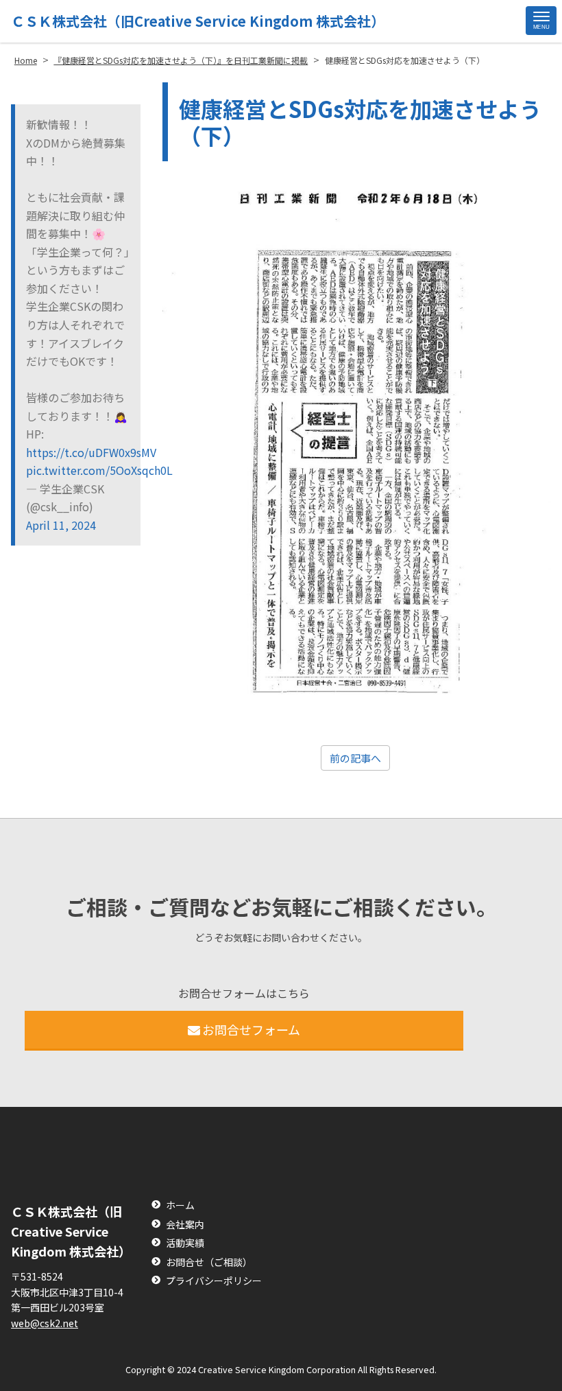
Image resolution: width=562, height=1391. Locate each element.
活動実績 (185, 1243)
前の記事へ (355, 758)
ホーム (180, 1205)
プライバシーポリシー (214, 1280)
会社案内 (185, 1224)
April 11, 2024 (61, 525)
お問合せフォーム (251, 1029)
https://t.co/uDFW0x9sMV (78, 452)
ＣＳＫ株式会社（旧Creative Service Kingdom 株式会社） (197, 21)
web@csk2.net (44, 1323)
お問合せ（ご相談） (209, 1262)
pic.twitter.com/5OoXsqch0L (78, 470)
